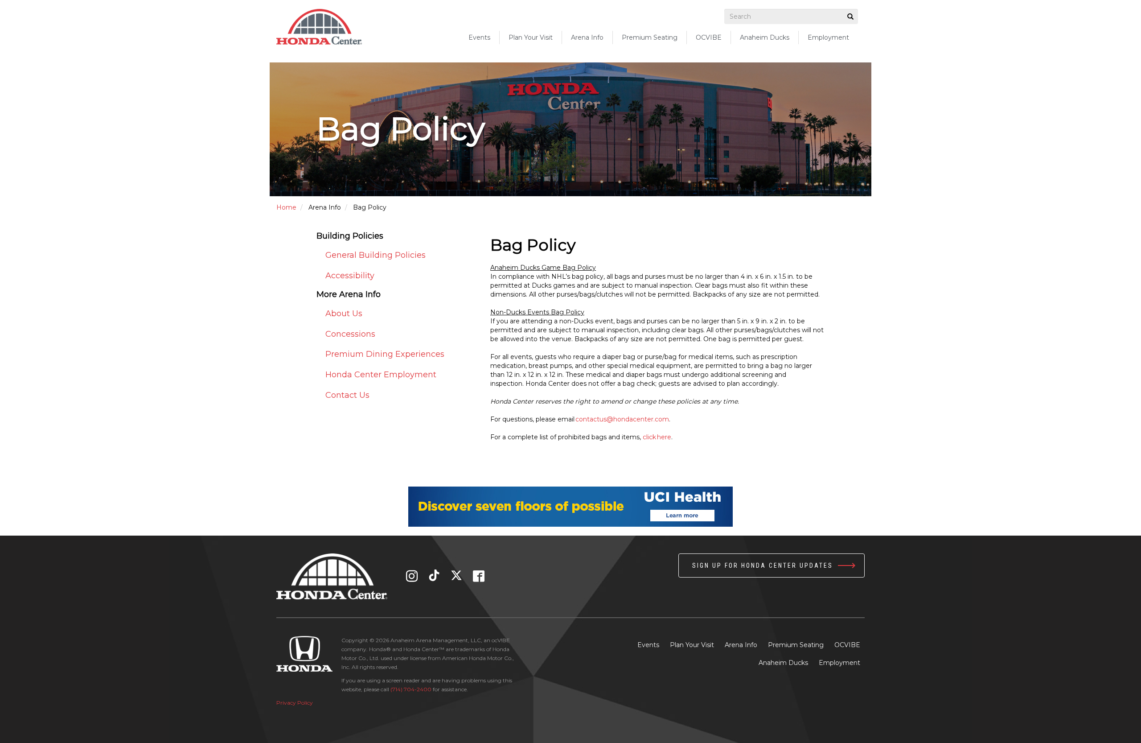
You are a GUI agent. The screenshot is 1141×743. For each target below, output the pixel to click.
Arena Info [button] (587, 37)
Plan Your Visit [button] (531, 37)
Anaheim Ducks (764, 37)
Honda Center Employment (380, 375)
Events (479, 37)
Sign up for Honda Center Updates (762, 565)
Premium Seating (796, 645)
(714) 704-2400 (410, 689)
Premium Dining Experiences (384, 354)
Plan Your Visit (692, 645)
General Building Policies (375, 255)
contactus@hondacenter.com (622, 419)
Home (286, 207)
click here (657, 437)
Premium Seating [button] (649, 37)
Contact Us (347, 395)
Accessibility (349, 276)
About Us (343, 313)
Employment (828, 37)
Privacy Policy (294, 702)
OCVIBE (709, 37)
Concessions (350, 334)
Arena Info (741, 645)
